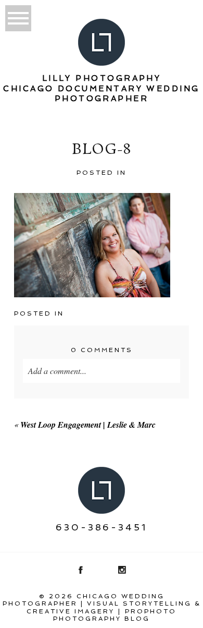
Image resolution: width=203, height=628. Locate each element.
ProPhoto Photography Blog (114, 615)
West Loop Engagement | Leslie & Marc (88, 424)
